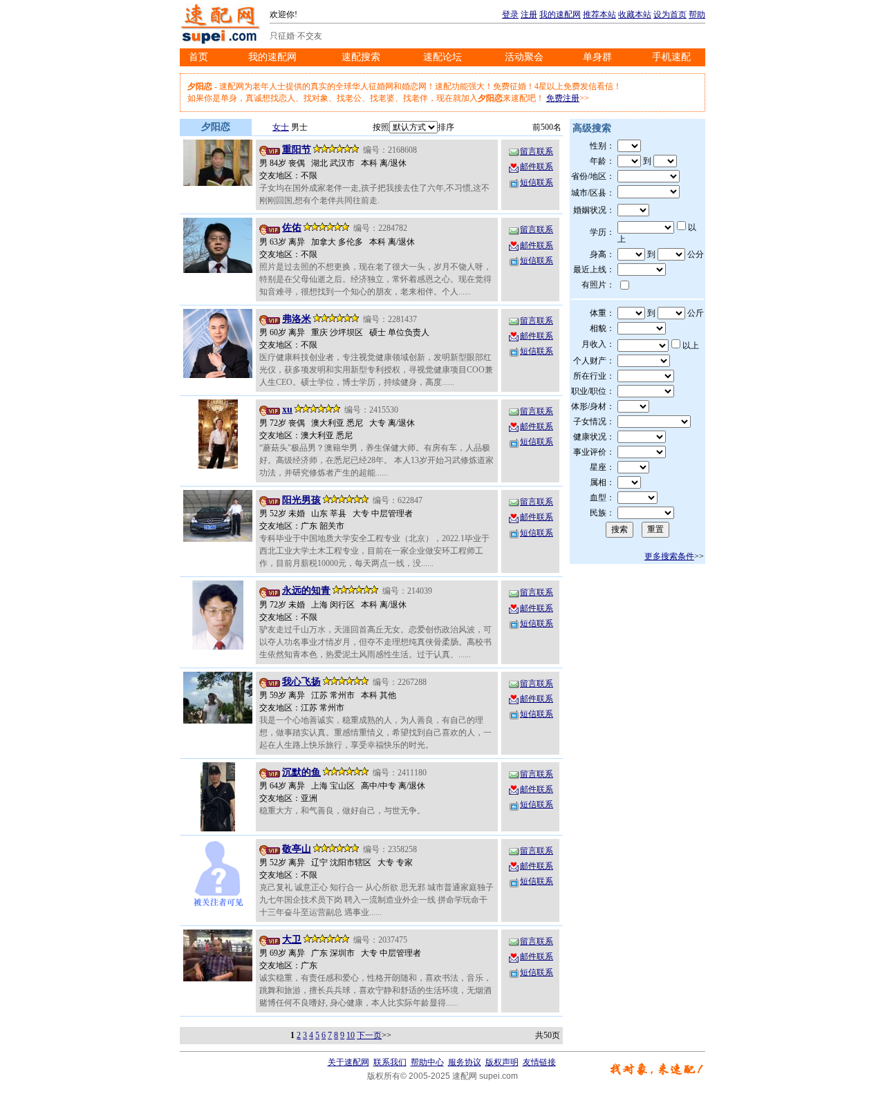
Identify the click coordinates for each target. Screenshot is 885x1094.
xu (287, 409)
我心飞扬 (301, 682)
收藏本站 (634, 14)
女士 (280, 127)
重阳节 (296, 149)
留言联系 (536, 151)
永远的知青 (306, 590)
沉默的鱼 (301, 772)
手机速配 (671, 57)
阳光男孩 (301, 500)
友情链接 (539, 1062)
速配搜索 (361, 57)
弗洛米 (296, 319)
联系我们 (390, 1062)
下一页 (369, 1035)
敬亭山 (296, 849)
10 (350, 1035)
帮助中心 (427, 1062)
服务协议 (464, 1062)
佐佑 (291, 228)
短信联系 (536, 182)
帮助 (697, 14)
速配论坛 (442, 57)
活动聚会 (524, 57)
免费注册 (562, 98)
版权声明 (502, 1062)
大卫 (291, 939)
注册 (529, 14)
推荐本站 (599, 14)
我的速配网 (560, 14)
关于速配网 (348, 1062)
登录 (510, 14)
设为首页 (670, 14)
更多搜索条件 (669, 556)
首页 (198, 57)
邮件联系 (536, 166)
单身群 (597, 57)
